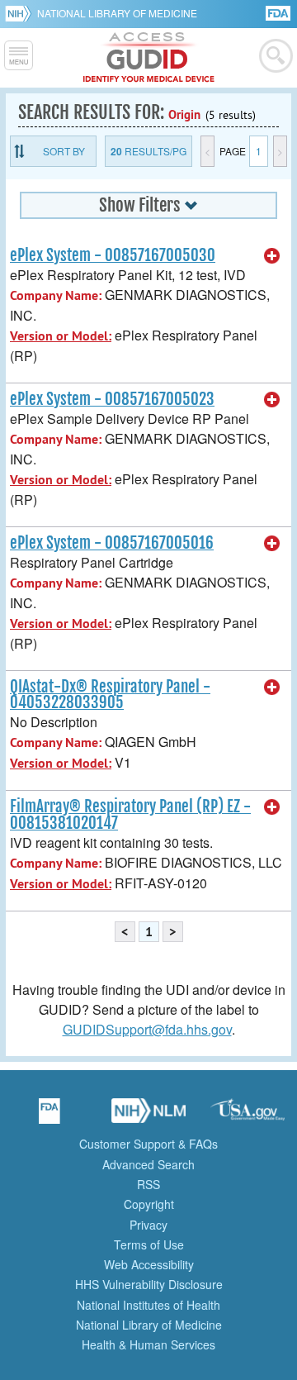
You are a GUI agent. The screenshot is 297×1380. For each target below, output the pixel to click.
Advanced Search (148, 1164)
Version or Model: (60, 336)
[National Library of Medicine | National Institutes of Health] (148, 1116)
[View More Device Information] (272, 256)
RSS (148, 1184)
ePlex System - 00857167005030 (112, 255)
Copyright (149, 1204)
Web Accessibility (149, 1264)
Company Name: (55, 295)
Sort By (64, 151)
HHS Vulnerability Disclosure (149, 1284)
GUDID (148, 57)
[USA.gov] (247, 1116)
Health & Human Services (148, 1344)
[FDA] (279, 12)
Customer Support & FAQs (148, 1143)
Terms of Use (149, 1244)
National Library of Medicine (117, 13)
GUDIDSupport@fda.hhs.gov (147, 1029)
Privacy (148, 1224)
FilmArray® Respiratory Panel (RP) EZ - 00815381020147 (130, 814)
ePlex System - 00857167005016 (112, 543)
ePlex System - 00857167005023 (112, 399)
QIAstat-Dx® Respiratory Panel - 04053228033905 (110, 694)
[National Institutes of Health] (21, 13)
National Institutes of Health (148, 1305)
